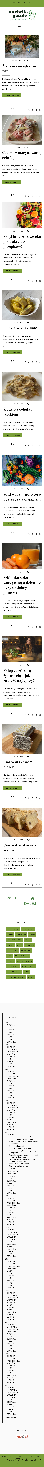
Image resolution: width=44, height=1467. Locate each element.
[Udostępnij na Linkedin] (37, 110)
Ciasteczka (21, 934)
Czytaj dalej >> (12, 95)
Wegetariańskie (14, 971)
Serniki (11, 961)
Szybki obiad (13, 966)
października (13, 1052)
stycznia (11, 1042)
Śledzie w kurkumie (20, 327)
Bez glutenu (13, 929)
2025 (7, 1045)
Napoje (11, 945)
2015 (7, 1385)
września (11, 1054)
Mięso (27, 940)
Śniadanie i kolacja (16, 977)
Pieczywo (30, 945)
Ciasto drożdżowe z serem (20, 1166)
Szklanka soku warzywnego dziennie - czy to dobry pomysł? (22, 585)
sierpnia (11, 1025)
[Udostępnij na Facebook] (25, 110)
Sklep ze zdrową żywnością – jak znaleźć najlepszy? (19, 675)
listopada (12, 1049)
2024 (7, 1069)
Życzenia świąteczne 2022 (20, 1137)
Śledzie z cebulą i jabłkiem (18, 412)
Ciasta (10, 934)
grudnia (11, 1047)
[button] (10, 25)
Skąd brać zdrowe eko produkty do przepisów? (22, 241)
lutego (10, 1039)
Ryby (10, 956)
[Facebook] (13, 3)
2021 (7, 1196)
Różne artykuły (22, 956)
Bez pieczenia (27, 929)
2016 (7, 1354)
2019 (7, 1259)
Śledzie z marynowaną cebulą (21, 1139)
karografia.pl (27, 1463)
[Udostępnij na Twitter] (29, 110)
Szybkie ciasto (28, 966)
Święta (30, 977)
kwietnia (11, 1035)
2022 (7, 1132)
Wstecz (13, 898)
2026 (7, 1023)
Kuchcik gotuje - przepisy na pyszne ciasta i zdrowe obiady (25, 1460)
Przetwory (12, 950)
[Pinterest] (17, 3)
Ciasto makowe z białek (19, 1164)
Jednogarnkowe (15, 940)
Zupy (27, 971)
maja (9, 1032)
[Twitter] (28, 3)
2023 (7, 1101)
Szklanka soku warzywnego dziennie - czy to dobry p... (24, 1156)
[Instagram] (23, 3)
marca (10, 1037)
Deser (32, 934)
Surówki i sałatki (24, 961)
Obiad (19, 945)
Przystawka (26, 950)
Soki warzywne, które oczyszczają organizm (22, 497)
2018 (7, 1291)
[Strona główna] (32, 898)
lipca (9, 1027)
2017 (7, 1322)
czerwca (11, 1030)
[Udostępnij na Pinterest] (33, 110)
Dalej (32, 903)
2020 (7, 1227)
